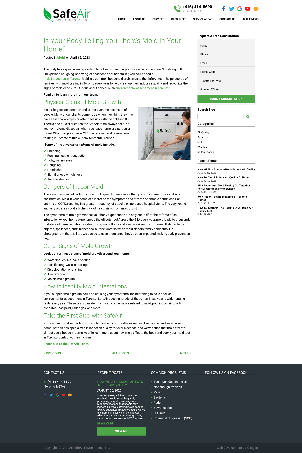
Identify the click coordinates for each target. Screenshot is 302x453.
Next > (185, 353)
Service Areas (202, 19)
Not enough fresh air (168, 387)
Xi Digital (252, 448)
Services (158, 19)
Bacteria (159, 397)
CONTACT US (227, 19)
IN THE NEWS (250, 19)
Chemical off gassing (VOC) (173, 418)
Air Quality (203, 132)
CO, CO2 (159, 413)
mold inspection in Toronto (62, 78)
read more (105, 423)
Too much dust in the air (170, 382)
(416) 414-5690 (197, 9)
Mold (61, 57)
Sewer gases (163, 408)
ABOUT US (139, 19)
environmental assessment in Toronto (142, 88)
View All (121, 431)
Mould (158, 392)
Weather (202, 147)
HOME (122, 19)
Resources (178, 19)
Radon (158, 402)
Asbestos (203, 137)
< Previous (52, 353)
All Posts (120, 353)
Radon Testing (205, 152)
